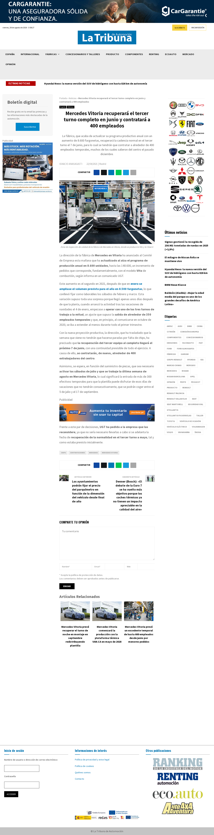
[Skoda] (198, 192)
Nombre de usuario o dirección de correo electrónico (31, 759)
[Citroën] (173, 117)
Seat (194, 399)
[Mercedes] (191, 164)
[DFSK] (200, 117)
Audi (180, 326)
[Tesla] (200, 202)
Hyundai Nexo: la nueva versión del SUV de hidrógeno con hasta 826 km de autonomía (96, 83)
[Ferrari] (182, 127)
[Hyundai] (182, 136)
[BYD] (200, 108)
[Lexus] (200, 155)
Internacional (30, 54)
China (199, 326)
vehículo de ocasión (190, 421)
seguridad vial (195, 404)
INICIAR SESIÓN (197, 27)
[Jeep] (182, 146)
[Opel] (173, 183)
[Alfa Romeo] (173, 108)
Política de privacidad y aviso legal (92, 759)
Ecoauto (170, 54)
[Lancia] (173, 155)
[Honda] (173, 136)
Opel (192, 376)
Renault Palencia (175, 393)
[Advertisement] (107, 698)
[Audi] (182, 108)
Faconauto (188, 343)
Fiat (201, 343)
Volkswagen (198, 426)
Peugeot (195, 382)
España (10, 54)
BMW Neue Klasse (175, 284)
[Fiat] (191, 127)
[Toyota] (177, 211)
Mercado (188, 54)
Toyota (171, 421)
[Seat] (175, 192)
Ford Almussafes (185, 348)
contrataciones (77, 453)
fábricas (171, 354)
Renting (154, 54)
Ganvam (185, 354)
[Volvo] (195, 211)
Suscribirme (30, 126)
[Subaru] (182, 202)
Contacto (79, 778)
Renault (186, 387)
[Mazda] (182, 164)
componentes (174, 337)
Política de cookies (84, 766)
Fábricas (51, 54)
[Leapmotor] (191, 155)
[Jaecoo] (200, 136)
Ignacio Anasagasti (70, 163)
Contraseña (10, 776)
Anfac (170, 326)
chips (63, 453)
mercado (190, 365)
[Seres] (186, 192)
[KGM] (190, 146)
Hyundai (191, 359)
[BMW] (191, 108)
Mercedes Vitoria (110, 453)
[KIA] (199, 146)
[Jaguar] (173, 146)
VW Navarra (184, 432)
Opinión (10, 64)
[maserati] (173, 164)
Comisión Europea (189, 331)
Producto (112, 54)
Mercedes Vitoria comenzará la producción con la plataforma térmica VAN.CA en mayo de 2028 (106, 634)
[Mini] (173, 174)
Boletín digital (22, 102)
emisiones (172, 343)
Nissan (185, 371)
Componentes (134, 54)
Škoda (198, 432)
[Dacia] (191, 117)
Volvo (170, 432)
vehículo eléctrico (177, 426)
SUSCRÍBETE (180, 27)
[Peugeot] (182, 183)
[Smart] (173, 202)
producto (172, 387)
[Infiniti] (191, 136)
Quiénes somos (83, 772)
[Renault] (200, 183)
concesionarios (194, 337)
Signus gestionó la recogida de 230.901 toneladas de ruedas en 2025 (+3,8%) (186, 245)
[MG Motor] (200, 164)
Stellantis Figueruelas (179, 415)
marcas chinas (174, 365)
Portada (63, 98)
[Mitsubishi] (182, 174)
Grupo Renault (174, 359)
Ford (169, 348)
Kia (201, 359)
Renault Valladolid (177, 399)
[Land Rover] (182, 155)
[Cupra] (182, 117)
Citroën (171, 331)
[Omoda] (200, 174)
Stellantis (172, 410)
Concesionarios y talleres (83, 54)
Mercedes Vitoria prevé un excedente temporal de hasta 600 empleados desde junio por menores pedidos (138, 634)
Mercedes (93, 453)
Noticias (72, 98)
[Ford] (200, 127)
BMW (189, 326)
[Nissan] (191, 174)
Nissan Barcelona (176, 376)
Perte (183, 382)
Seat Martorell (175, 404)
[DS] (173, 127)
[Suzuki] (191, 202)
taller (199, 415)
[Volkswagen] (186, 211)
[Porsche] (191, 183)
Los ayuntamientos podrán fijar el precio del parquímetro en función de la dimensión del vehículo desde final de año (88, 491)
